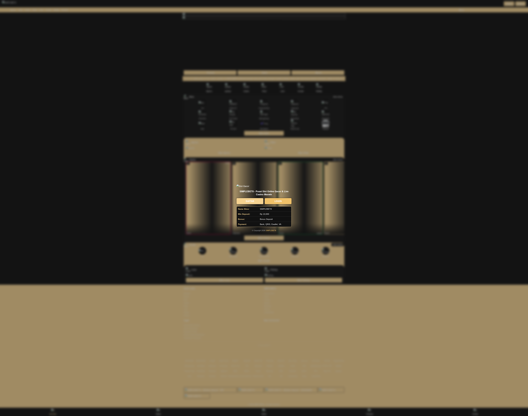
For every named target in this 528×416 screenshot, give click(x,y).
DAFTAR (250, 201)
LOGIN (278, 201)
